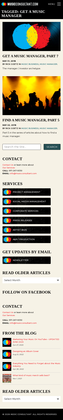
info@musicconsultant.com (23, 173)
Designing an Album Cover (26, 351)
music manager (48, 64)
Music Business (30, 64)
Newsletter (20, 260)
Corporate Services (25, 211)
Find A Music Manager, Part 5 (30, 120)
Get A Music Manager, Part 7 (30, 56)
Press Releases (22, 220)
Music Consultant (19, 4)
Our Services (8, 167)
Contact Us (7, 165)
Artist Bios (20, 230)
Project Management (26, 192)
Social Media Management (29, 201)
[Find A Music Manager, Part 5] (31, 114)
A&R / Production (24, 239)
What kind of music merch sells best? (31, 375)
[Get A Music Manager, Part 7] (31, 50)
